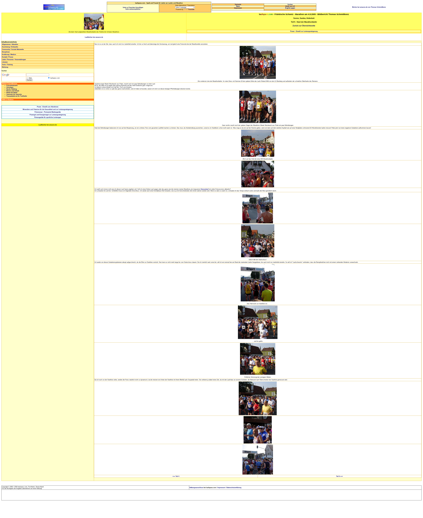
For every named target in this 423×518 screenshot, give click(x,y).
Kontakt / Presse (7, 57)
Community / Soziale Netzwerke (13, 49)
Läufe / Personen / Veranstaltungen (14, 59)
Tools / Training (7, 64)
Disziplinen (6, 52)
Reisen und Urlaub (12, 91)
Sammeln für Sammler (14, 94)
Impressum (238, 8)
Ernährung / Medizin (9, 54)
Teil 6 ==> (339, 476)
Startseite (238, 4)
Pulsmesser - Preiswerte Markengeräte (48, 112)
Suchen (290, 4)
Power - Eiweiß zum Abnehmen (47, 107)
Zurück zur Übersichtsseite (304, 26)
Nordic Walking (11, 89)
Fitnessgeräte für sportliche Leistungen (47, 117)
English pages (290, 8)
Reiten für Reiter (11, 92)
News (238, 6)
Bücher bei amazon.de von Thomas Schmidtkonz (369, 7)
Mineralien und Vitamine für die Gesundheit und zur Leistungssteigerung (48, 109)
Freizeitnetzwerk (12, 85)
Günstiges (9, 87)
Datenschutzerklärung (233, 487)
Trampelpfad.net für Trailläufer (16, 96)
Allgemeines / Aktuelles (10, 44)
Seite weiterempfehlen (132, 9)
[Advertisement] (304, 37)
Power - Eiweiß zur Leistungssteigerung (304, 31)
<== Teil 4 (176, 476)
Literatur (5, 62)
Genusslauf (204, 189)
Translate (191, 9)
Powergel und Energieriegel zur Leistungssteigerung (48, 115)
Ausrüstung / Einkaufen (10, 47)
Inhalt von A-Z (290, 6)
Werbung (5, 67)
